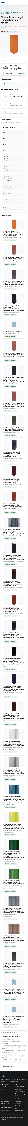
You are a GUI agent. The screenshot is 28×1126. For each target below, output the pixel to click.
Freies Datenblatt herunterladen (14, 83)
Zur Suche (6, 61)
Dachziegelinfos (19, 1086)
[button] (14, 230)
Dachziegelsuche (5, 1101)
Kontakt (3, 1089)
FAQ (2, 1091)
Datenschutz (18, 1103)
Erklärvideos (18, 1089)
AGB (16, 1108)
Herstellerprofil (8, 73)
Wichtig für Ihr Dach (20, 1091)
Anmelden (3, 1119)
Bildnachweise (19, 1110)
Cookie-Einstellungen (21, 1106)
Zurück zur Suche (8, 1066)
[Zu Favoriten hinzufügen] (2, 9)
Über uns (3, 1086)
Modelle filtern (21, 73)
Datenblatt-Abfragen (6, 1107)
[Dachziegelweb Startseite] (3, 2)
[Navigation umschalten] (25, 2)
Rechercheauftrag (6, 1110)
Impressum (18, 1101)
